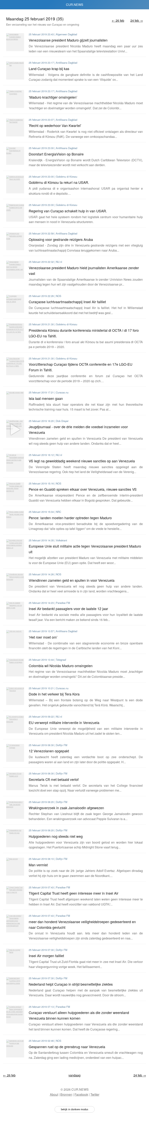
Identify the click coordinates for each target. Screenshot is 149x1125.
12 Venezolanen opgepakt (49, 750)
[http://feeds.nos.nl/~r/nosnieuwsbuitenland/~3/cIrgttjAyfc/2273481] (15, 491)
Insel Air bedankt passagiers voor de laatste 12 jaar (68, 608)
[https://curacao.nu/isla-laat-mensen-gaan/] (15, 400)
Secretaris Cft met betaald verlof (54, 779)
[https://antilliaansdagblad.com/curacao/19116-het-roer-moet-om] (15, 639)
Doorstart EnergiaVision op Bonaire (56, 153)
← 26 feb (118, 20)
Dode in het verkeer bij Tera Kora (54, 693)
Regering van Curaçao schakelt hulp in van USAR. (68, 210)
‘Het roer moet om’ (43, 637)
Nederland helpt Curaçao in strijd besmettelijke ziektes (71, 984)
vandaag (74, 1075)
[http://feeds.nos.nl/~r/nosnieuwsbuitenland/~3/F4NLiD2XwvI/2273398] (15, 1048)
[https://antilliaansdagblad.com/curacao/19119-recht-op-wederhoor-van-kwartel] (15, 127)
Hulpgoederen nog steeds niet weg (56, 836)
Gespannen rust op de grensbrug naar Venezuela (67, 1046)
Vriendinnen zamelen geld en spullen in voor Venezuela (71, 580)
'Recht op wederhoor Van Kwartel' (55, 125)
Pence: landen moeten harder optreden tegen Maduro (70, 517)
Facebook (81, 1094)
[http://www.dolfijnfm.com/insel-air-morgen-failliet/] (15, 958)
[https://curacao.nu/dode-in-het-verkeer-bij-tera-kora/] (15, 696)
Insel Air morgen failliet (46, 955)
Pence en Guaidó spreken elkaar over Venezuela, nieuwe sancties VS (83, 489)
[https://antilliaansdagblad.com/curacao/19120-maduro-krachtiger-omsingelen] (15, 99)
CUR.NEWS (74, 4)
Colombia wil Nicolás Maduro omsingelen (61, 665)
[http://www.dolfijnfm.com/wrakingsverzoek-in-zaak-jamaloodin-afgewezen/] (15, 810)
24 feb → (136, 20)
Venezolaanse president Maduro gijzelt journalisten (68, 40)
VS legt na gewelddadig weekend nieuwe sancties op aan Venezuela (82, 460)
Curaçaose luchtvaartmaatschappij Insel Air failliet (67, 301)
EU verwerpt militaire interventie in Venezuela (64, 722)
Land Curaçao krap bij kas (49, 68)
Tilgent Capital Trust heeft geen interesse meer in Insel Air (73, 893)
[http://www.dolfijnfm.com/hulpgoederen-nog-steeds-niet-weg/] (15, 838)
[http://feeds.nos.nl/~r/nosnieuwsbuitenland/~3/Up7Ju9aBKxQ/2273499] (15, 304)
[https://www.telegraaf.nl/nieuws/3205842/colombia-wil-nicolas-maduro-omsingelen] (15, 667)
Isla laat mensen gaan (46, 398)
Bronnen (66, 1094)
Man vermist (38, 864)
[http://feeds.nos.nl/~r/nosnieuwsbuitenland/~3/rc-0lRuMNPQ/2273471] (15, 582)
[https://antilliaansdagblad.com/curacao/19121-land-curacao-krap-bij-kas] (15, 70)
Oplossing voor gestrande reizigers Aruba (61, 239)
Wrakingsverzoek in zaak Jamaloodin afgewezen (66, 807)
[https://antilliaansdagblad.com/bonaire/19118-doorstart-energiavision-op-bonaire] (15, 156)
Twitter (94, 1094)
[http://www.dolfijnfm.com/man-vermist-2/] (15, 867)
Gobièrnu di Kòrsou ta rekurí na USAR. (59, 182)
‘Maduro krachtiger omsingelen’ (53, 97)
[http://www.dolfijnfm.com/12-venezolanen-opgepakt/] (15, 753)
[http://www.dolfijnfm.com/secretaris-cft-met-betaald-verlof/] (15, 781)
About (54, 1094)
